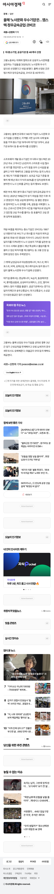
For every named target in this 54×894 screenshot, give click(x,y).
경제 (5, 14)
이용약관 (23, 878)
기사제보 (27, 873)
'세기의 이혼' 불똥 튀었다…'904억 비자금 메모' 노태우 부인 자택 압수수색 (35, 472)
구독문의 (18, 873)
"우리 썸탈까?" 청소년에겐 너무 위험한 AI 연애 (36, 827)
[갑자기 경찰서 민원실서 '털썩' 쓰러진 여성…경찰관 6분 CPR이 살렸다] (42, 707)
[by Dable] (46, 746)
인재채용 (30, 868)
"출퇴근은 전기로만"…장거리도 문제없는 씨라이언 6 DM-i (36, 445)
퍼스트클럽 (7, 873)
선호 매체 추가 (13, 42)
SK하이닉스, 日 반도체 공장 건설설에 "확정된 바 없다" (35, 485)
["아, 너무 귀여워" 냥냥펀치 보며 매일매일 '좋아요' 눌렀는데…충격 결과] (42, 721)
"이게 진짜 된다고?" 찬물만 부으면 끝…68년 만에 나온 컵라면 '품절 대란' (20, 731)
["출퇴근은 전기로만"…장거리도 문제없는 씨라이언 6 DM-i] (11, 449)
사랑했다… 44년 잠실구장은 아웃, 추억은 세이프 (36, 813)
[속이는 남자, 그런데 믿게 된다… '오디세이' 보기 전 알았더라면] (12, 790)
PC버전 (33, 861)
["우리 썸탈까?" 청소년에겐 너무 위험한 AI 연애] (12, 833)
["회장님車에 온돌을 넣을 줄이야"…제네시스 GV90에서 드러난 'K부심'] (12, 804)
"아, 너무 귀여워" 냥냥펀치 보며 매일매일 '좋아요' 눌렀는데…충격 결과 (19, 717)
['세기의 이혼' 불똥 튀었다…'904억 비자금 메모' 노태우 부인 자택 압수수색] (11, 476)
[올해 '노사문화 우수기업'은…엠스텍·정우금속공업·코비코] (27, 96)
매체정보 (33, 878)
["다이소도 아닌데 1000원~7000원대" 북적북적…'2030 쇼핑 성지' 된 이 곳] (42, 693)
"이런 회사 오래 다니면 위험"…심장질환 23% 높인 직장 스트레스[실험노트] (27, 322)
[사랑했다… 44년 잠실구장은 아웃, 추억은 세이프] (12, 818)
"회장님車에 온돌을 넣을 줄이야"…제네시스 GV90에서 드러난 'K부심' (37, 799)
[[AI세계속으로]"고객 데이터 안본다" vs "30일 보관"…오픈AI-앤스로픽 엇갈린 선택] (11, 436)
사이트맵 (45, 861)
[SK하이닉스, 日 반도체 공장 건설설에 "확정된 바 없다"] (11, 489)
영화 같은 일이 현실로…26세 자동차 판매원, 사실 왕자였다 (27, 316)
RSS (35, 873)
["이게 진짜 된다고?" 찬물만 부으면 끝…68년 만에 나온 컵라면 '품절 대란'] (42, 735)
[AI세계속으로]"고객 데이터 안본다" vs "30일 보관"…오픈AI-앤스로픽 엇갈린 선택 (35, 432)
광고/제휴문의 (18, 868)
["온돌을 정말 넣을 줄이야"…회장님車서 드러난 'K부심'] (11, 463)
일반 (11, 14)
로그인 (9, 861)
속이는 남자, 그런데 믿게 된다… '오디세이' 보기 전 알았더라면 (37, 785)
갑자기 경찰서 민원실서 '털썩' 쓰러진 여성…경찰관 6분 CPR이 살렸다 (19, 703)
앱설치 (21, 861)
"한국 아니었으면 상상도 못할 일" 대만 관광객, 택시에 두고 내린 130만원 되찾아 (27, 310)
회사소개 (6, 868)
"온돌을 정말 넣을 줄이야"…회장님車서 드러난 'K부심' (35, 458)
